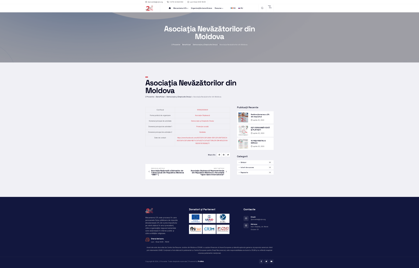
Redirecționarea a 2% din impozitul (260, 115)
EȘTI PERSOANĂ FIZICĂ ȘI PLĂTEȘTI (260, 128)
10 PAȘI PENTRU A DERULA (258, 142)
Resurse (218, 8)
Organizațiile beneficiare (201, 8)
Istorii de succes (256, 167)
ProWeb (201, 261)
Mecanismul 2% (180, 8)
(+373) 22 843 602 (176, 2)
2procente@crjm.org (155, 2)
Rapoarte (256, 172)
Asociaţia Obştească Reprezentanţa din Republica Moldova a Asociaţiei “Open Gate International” (207, 172)
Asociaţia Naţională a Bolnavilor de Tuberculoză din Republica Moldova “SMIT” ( (167, 172)
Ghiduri (256, 162)
